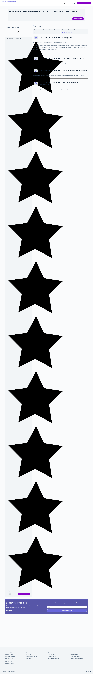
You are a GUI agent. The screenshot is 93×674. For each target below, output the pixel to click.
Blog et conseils (29, 658)
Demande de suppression (54, 658)
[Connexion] (74, 3)
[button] (29, 27)
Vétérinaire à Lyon (9, 658)
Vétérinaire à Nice (9, 662)
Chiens (35, 32)
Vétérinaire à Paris (9, 654)
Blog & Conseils (66, 3)
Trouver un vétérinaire (36, 3)
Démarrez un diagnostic (84, 3)
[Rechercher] (72, 3)
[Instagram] (90, 671)
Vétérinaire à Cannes (9, 663)
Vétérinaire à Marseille (10, 656)
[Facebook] (86, 671)
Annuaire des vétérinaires (32, 660)
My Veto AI (45, 3)
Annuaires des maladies (55, 3)
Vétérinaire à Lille (8, 660)
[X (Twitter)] (88, 671)
